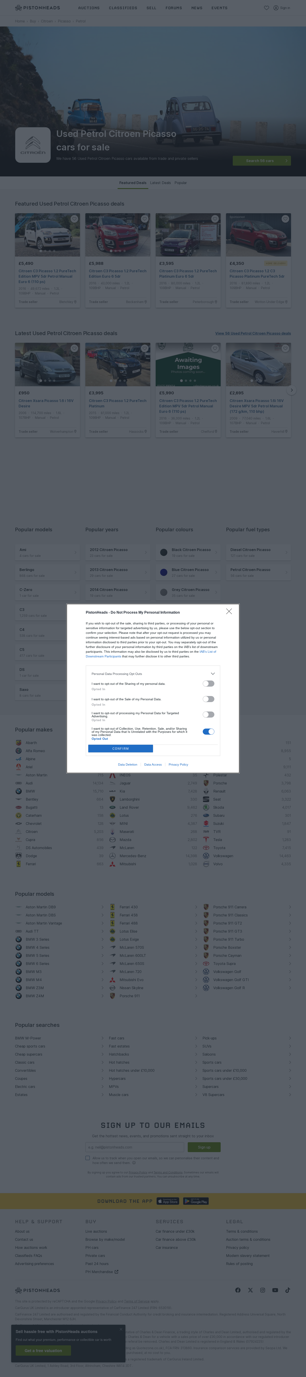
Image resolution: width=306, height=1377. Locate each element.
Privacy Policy (178, 764)
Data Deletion (127, 764)
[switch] (208, 684)
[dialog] (153, 688)
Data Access (153, 764)
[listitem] (153, 673)
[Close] (230, 612)
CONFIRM (120, 748)
